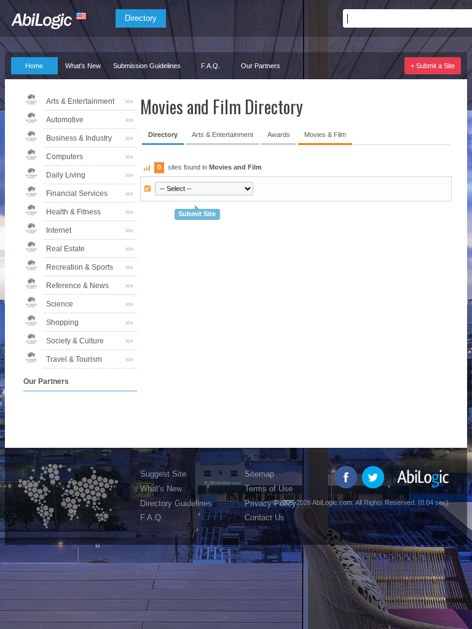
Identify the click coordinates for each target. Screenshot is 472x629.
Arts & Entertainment (80, 101)
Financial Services (77, 193)
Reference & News (77, 285)
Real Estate (65, 248)
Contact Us (265, 517)
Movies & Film (325, 134)
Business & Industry (79, 138)
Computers (64, 156)
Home (34, 65)
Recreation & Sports (79, 267)
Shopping (62, 322)
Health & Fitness (73, 212)
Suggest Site (163, 474)
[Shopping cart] (448, 18)
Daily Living (65, 175)
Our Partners (260, 65)
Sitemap (259, 474)
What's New (83, 65)
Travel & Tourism (74, 359)
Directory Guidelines (176, 503)
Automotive (65, 119)
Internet (58, 230)
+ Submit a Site (433, 65)
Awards (278, 134)
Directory (141, 18)
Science (59, 304)
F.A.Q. (210, 65)
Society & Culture (75, 341)
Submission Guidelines (147, 65)
